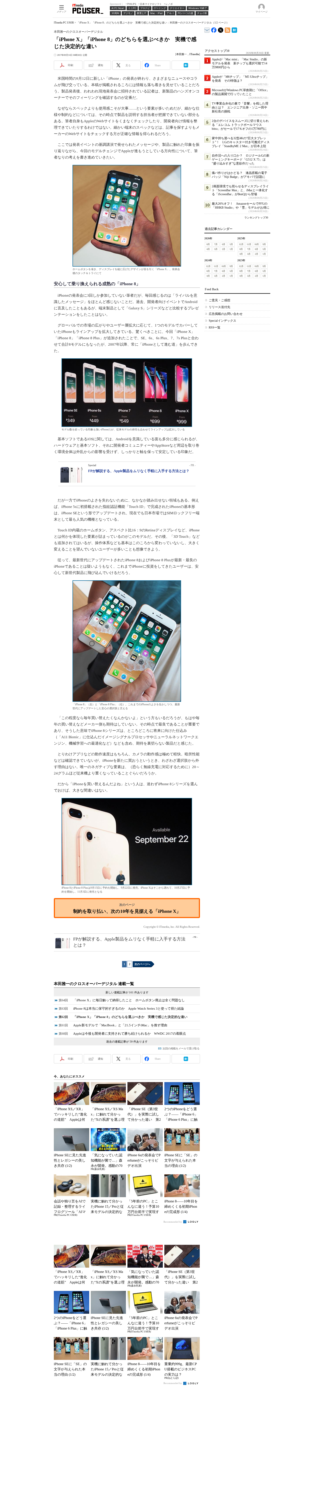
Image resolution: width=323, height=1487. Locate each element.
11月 (249, 244)
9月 (264, 244)
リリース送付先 (219, 307)
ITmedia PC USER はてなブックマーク (234, 29)
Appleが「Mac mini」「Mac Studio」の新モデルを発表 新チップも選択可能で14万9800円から (239, 63)
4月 (208, 249)
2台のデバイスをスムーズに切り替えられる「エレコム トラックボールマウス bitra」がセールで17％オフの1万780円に (240, 124)
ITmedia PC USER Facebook (214, 29)
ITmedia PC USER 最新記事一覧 (227, 29)
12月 (241, 244)
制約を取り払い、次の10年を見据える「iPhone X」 (127, 911)
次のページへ (142, 964)
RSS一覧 (214, 327)
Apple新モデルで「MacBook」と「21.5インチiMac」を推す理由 (120, 1025)
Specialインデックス (222, 320)
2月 (223, 249)
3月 (216, 249)
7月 (216, 244)
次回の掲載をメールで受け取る (181, 1048)
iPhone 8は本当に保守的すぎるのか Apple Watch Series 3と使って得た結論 (128, 1008)
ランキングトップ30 (256, 217)
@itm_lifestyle (220, 29)
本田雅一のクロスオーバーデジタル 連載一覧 (94, 984)
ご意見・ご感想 (219, 300)
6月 (223, 244)
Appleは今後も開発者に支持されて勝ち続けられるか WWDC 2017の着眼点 (129, 1033)
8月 (208, 244)
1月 (231, 249)
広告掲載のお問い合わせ (226, 314)
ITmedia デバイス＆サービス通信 (207, 29)
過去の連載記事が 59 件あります (127, 1041)
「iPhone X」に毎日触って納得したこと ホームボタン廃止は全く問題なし (129, 1000)
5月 (231, 244)
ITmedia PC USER (64, 22)
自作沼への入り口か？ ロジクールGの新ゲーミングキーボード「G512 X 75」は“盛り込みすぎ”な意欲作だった (240, 159)
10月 (256, 244)
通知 (100, 65)
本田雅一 (181, 54)
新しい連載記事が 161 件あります (127, 992)
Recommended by (173, 1221)
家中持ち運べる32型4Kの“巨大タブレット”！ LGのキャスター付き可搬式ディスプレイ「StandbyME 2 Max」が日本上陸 (241, 142)
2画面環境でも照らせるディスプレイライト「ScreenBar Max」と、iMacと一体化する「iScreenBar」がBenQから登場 (240, 190)
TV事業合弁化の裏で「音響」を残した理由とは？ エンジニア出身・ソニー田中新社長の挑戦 (240, 107)
